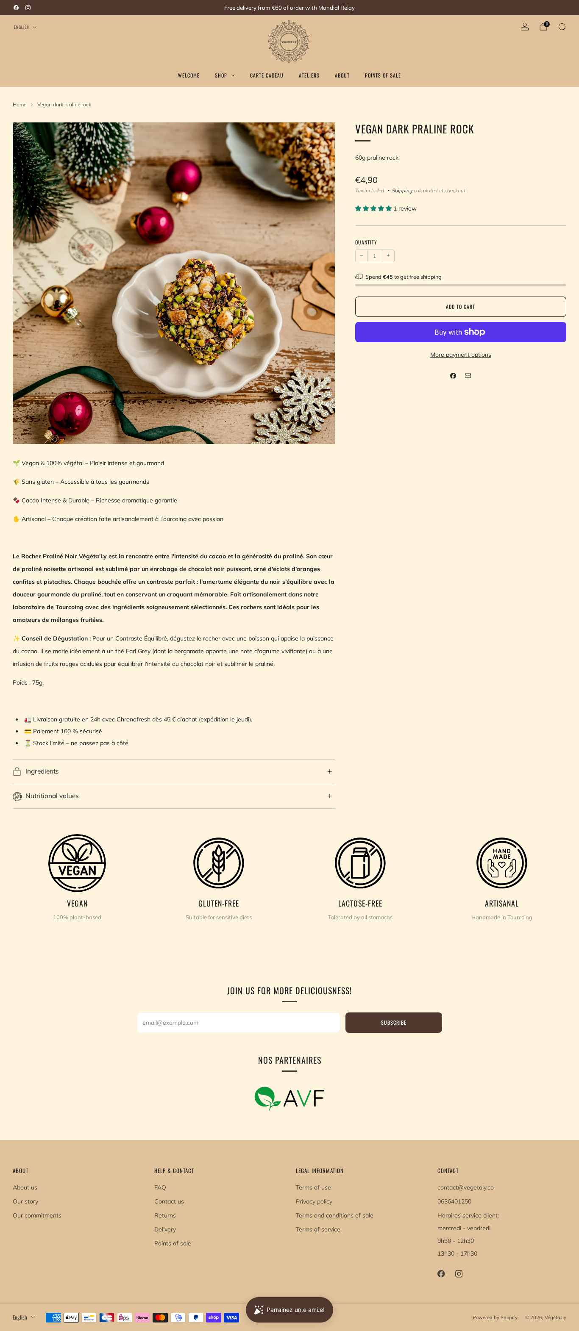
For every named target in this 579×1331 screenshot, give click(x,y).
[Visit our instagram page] (28, 8)
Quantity (366, 242)
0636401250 (454, 1201)
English (22, 27)
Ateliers (309, 75)
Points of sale (172, 1243)
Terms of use (313, 1187)
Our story (25, 1201)
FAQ (160, 1187)
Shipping (402, 190)
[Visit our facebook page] (16, 8)
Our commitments (37, 1215)
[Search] (562, 26)
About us (25, 1187)
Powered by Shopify (495, 1317)
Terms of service (318, 1229)
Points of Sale (383, 75)
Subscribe (393, 1022)
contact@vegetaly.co (465, 1187)
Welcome (189, 75)
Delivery (165, 1229)
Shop (221, 75)
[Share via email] (468, 375)
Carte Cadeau (267, 75)
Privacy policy (314, 1201)
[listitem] (289, 7)
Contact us (169, 1201)
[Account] (525, 26)
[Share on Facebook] (453, 375)
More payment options (460, 354)
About (342, 75)
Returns (165, 1215)
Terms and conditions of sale (334, 1215)
